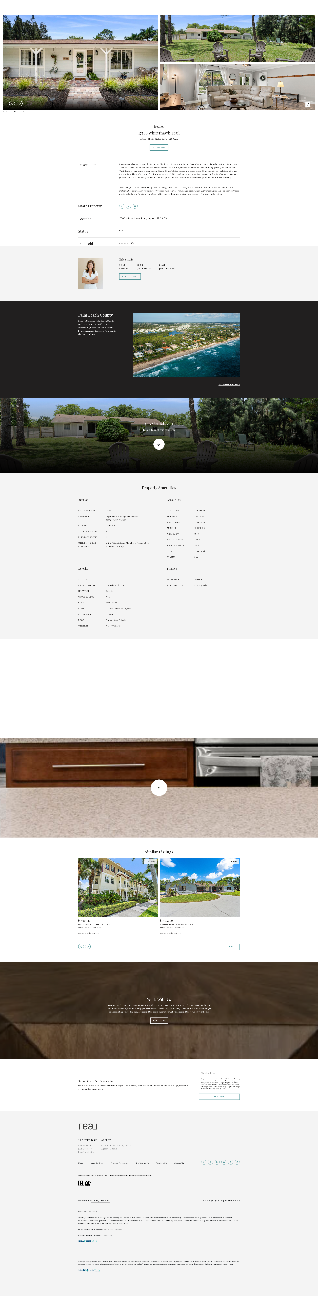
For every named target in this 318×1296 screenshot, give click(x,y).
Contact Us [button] (159, 1020)
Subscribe (219, 1097)
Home (80, 1163)
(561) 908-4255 (144, 268)
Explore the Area (230, 384)
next (88, 946)
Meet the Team (97, 1163)
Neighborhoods (142, 1163)
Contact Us (179, 1163)
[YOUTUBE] (223, 1162)
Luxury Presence (100, 1200)
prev (81, 946)
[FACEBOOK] (203, 1162)
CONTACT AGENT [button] (130, 276)
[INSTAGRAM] (210, 1162)
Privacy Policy (221, 1088)
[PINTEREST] (230, 1162)
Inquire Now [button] (159, 147)
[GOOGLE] (237, 1162)
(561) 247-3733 (85, 1148)
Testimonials (161, 1163)
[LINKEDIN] (217, 1162)
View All (232, 947)
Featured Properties (119, 1163)
